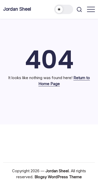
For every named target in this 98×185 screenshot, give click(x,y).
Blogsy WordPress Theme (58, 176)
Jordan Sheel (17, 9)
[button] (63, 9)
